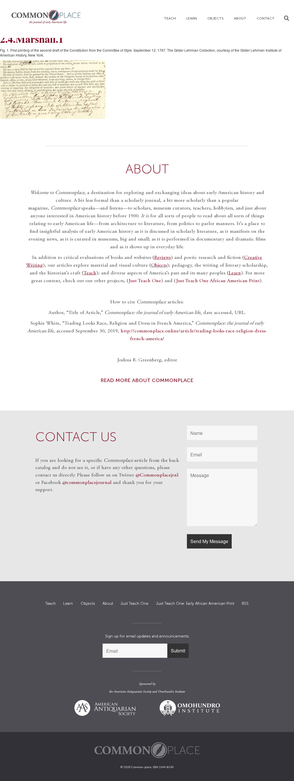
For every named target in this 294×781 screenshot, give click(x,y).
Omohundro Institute (171, 691)
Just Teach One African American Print (218, 281)
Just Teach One (145, 281)
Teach (170, 18)
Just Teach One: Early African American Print (195, 603)
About (240, 18)
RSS (245, 603)
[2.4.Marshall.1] (147, 89)
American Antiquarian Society (132, 691)
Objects (215, 18)
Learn (191, 18)
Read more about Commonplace (147, 380)
